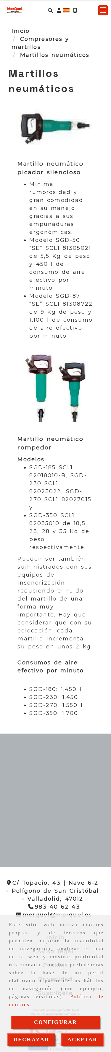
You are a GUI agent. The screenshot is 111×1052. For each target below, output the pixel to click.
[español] (66, 10)
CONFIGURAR (55, 1022)
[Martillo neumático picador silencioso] (55, 132)
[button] (59, 10)
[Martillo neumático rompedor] (55, 390)
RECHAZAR (31, 1040)
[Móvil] (75, 10)
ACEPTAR (82, 1040)
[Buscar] (50, 10)
